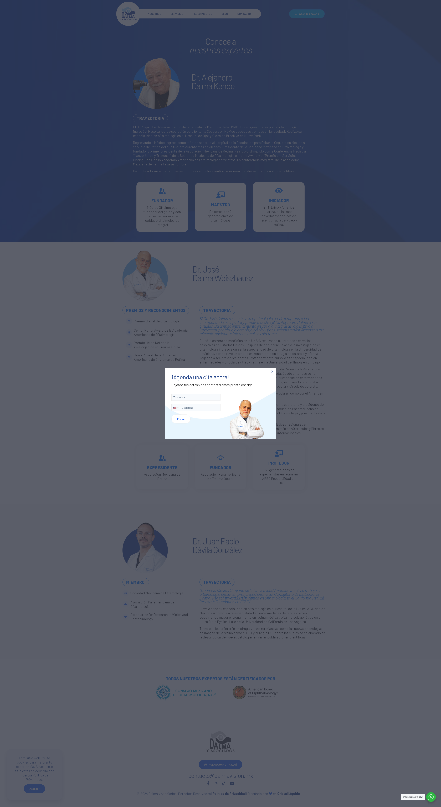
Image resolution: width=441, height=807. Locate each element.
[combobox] (176, 407)
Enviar (181, 419)
